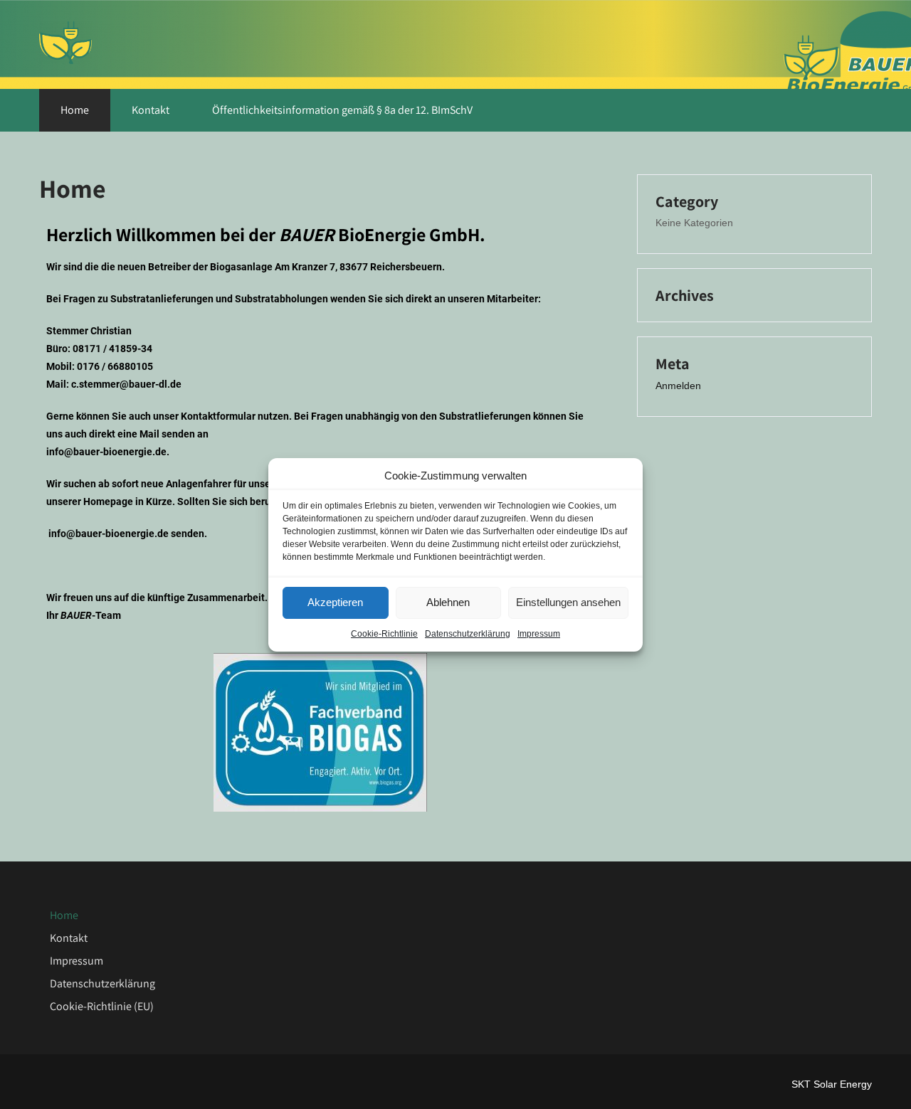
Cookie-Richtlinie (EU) (102, 1006)
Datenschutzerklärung (467, 634)
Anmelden (678, 385)
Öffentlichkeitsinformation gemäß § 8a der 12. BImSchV (342, 109)
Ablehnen (448, 602)
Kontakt (150, 109)
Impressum (538, 634)
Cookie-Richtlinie (384, 634)
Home (74, 109)
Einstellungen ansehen (568, 602)
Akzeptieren (335, 602)
